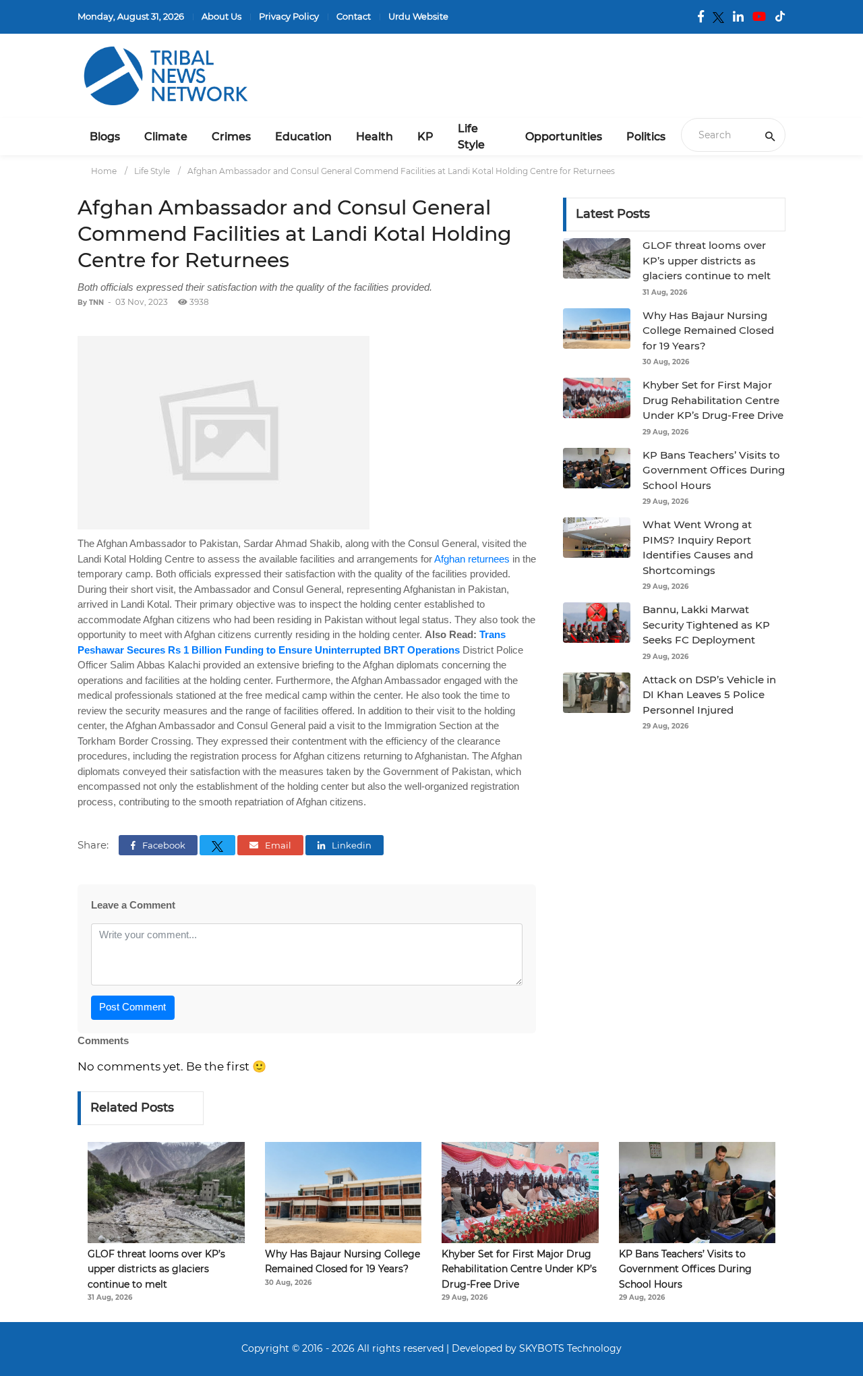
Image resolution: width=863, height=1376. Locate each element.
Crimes (231, 136)
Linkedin (350, 845)
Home (104, 171)
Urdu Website (418, 16)
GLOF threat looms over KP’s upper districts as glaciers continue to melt (707, 260)
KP (425, 136)
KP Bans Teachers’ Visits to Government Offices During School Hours (714, 470)
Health (374, 136)
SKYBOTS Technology (570, 1348)
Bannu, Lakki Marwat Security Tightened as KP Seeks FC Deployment (706, 624)
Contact (353, 16)
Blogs (105, 136)
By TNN (91, 302)
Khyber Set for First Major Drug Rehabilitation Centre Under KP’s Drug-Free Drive (713, 400)
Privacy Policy (289, 16)
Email (277, 845)
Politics (645, 136)
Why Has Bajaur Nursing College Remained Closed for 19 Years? (708, 330)
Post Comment (132, 1006)
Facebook (162, 845)
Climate (165, 136)
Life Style (471, 136)
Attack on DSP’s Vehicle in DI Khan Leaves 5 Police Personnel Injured (709, 694)
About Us (221, 16)
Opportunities (563, 136)
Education (303, 136)
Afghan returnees (472, 559)
